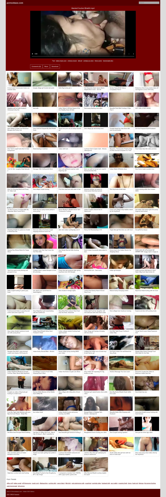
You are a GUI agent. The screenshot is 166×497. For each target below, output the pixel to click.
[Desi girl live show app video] (147, 424)
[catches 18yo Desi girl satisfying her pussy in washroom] (96, 444)
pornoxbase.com (15, 3)
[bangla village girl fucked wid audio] (44, 79)
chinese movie (72, 61)
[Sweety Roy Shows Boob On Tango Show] (19, 241)
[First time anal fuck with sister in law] (70, 181)
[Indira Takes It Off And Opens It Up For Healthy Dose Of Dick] (70, 100)
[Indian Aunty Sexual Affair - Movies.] (44, 343)
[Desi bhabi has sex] (147, 383)
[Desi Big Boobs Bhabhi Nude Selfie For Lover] (121, 383)
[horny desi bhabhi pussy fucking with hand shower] (147, 404)
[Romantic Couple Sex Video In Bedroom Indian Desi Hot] (147, 363)
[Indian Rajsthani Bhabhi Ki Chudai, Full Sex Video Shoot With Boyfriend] (19, 363)
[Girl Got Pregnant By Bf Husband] (147, 120)
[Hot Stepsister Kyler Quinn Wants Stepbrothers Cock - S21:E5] (96, 79)
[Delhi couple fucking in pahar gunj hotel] (19, 282)
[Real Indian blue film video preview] (147, 140)
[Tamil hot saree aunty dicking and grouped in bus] (19, 262)
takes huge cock (61, 61)
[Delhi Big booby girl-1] (70, 79)
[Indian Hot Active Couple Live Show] (70, 363)
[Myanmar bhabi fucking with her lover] (147, 282)
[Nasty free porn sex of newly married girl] (70, 120)
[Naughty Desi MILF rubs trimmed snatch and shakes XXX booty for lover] (19, 343)
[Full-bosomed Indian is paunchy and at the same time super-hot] (19, 302)
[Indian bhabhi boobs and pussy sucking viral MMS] (70, 404)
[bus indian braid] (44, 404)
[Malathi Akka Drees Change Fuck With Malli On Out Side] (147, 343)
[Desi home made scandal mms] (147, 160)
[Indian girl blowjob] (121, 262)
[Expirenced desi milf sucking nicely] (147, 302)
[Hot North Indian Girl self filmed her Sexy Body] (121, 343)
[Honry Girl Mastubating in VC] (96, 221)
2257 (8, 494)
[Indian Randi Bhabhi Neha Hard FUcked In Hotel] (44, 322)
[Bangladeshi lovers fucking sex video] (96, 424)
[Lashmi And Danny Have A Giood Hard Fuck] (96, 282)
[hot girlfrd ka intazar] (147, 221)
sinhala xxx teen (88, 61)
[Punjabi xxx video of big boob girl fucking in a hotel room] (19, 383)
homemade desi (108, 61)
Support (16, 494)
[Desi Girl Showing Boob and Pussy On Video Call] (19, 181)
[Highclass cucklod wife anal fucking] (19, 464)
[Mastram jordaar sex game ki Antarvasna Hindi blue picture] (96, 181)
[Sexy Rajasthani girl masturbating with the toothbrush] (44, 302)
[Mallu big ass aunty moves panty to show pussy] (44, 201)
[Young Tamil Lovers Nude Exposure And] (147, 322)
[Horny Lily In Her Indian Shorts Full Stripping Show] (121, 241)
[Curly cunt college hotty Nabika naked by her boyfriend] (121, 201)
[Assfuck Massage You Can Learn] (121, 363)
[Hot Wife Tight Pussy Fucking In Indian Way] (121, 322)
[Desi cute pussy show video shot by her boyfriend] (147, 444)
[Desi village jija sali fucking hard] (96, 120)
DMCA (12, 494)
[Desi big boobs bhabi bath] (121, 181)
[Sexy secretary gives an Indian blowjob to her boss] (19, 444)
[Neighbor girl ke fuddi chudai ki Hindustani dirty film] (19, 100)
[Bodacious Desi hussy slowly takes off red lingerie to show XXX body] (147, 79)
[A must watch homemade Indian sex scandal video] (19, 79)
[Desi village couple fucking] (44, 181)
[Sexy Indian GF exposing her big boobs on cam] (96, 363)
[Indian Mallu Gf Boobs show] (121, 160)
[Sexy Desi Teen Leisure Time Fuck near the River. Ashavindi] (70, 302)
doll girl (80, 61)
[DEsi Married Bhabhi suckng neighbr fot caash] (96, 464)
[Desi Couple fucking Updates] (121, 424)
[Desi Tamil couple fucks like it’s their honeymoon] (19, 140)
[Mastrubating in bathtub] (44, 140)
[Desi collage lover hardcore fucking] (121, 302)
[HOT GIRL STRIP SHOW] (147, 100)
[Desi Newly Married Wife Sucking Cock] (70, 241)
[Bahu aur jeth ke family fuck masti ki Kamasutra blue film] (96, 160)
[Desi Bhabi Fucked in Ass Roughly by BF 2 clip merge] (44, 464)
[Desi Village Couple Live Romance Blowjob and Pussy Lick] (19, 120)
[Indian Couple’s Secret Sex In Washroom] (96, 201)
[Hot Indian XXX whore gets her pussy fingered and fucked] (147, 201)
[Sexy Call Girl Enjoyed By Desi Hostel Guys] (44, 120)
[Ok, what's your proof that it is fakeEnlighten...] (44, 282)
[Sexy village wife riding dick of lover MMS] (70, 383)
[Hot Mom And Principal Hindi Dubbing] (19, 424)
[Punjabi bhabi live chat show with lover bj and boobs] (121, 120)
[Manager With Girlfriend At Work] (44, 160)
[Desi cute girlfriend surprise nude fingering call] (70, 160)
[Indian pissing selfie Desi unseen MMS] (147, 181)
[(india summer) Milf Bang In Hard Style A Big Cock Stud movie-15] (147, 262)
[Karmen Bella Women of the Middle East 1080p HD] (44, 383)
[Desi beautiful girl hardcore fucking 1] (70, 424)
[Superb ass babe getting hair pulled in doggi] (44, 444)
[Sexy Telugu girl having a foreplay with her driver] (96, 322)
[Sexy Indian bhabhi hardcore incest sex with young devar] (19, 322)
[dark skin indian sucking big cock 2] (70, 221)
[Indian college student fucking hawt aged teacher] (70, 322)
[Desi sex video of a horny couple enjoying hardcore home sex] (44, 221)
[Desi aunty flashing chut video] (96, 100)
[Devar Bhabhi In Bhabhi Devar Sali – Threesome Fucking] (70, 201)
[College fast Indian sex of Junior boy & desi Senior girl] (96, 343)
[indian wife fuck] (70, 140)
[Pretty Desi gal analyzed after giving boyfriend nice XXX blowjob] (70, 262)
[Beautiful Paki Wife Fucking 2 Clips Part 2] (121, 100)
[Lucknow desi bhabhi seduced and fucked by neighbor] (70, 444)
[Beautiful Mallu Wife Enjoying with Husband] (121, 404)
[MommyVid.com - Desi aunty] (96, 262)
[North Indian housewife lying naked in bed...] (96, 241)
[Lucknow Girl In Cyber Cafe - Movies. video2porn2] (96, 140)
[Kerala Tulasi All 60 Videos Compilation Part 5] (121, 79)
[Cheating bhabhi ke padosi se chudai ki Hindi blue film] (19, 221)
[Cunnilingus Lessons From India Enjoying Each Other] (44, 363)
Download (55, 66)
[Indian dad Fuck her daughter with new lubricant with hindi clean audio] (96, 302)
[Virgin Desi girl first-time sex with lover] (121, 221)
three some (98, 61)
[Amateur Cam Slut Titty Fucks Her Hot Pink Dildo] (44, 241)
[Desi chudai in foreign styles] (70, 282)
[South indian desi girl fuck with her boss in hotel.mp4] (121, 444)
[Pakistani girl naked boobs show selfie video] (96, 383)
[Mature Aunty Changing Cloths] (121, 282)
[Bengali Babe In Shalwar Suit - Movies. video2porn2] (96, 404)
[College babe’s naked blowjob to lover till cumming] (44, 262)
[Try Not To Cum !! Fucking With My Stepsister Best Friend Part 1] (19, 201)
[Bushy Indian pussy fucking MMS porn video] (70, 343)
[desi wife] (44, 100)
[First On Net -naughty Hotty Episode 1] (19, 160)
